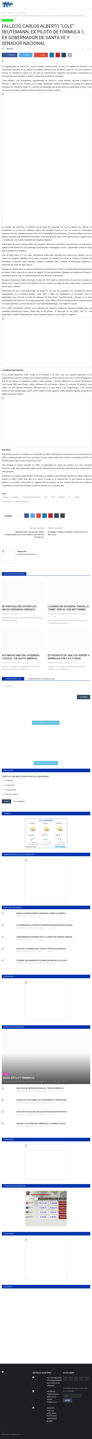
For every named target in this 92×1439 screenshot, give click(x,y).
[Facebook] (26, 515)
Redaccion (10, 49)
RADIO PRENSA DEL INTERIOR (46, 723)
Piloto (53, 497)
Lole (45, 497)
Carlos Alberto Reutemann (32, 497)
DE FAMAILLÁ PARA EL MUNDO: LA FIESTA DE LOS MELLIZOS (68, 533)
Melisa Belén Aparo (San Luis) (26, 928)
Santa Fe (6, 497)
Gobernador (7, 502)
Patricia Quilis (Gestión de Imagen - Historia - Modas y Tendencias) (25, 1081)
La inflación (8, 780)
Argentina (15, 497)
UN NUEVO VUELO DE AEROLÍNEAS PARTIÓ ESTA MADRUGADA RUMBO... (52, 1414)
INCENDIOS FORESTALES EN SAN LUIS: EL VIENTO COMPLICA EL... (52, 1397)
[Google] (38, 515)
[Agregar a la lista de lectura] (69, 55)
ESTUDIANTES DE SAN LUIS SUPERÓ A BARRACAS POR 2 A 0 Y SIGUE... (69, 657)
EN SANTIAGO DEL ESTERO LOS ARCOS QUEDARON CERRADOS (19, 608)
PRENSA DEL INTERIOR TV (45, 763)
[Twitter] (32, 515)
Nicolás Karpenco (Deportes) (57, 662)
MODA (6, 1074)
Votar (6, 801)
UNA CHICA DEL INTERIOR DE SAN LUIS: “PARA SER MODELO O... (40, 1088)
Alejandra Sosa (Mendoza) (25, 951)
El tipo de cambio (11, 794)
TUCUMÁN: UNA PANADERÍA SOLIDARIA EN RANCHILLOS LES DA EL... (42, 960)
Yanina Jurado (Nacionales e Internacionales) (63, 614)
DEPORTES (10, 13)
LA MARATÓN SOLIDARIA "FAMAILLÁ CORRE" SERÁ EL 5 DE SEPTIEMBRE (68, 608)
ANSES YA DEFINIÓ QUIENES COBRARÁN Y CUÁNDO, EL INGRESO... (41, 913)
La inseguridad (10, 790)
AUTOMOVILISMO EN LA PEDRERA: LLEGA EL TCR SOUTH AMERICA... (21, 657)
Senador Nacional (21, 502)
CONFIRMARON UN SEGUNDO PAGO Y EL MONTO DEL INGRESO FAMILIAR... (45, 937)
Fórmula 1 (62, 497)
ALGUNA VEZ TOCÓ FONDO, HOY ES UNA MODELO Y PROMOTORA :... (42, 1100)
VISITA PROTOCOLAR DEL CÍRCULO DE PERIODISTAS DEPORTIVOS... (42, 1112)
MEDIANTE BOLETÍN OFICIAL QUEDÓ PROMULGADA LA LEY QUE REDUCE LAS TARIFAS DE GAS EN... (24, 534)
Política (76, 497)
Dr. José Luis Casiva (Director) (11, 662)
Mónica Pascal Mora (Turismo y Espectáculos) (31, 1091)
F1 (70, 497)
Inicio (3, 13)
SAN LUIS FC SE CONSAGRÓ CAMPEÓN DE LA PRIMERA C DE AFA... (41, 1124)
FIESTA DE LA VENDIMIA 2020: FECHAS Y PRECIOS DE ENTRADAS (41, 949)
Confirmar (84, 697)
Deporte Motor (21, 13)
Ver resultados (19, 801)
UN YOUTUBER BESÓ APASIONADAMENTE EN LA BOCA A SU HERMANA (54, 1382)
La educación (9, 785)
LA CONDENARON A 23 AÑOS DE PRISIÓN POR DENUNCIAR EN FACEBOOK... (45, 925)
